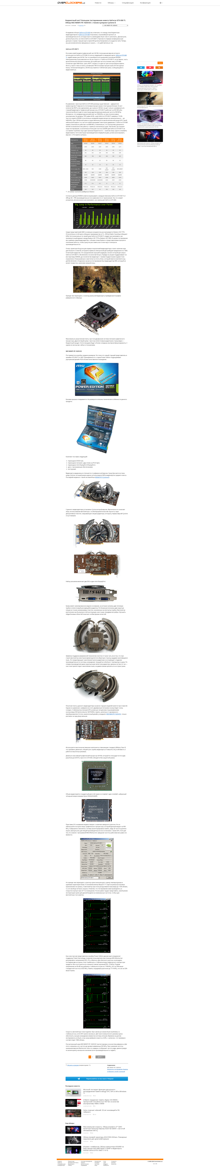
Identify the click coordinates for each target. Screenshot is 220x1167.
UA (154, 1164)
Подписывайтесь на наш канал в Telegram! (99, 1078)
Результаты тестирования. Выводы (117, 1069)
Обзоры (111, 3)
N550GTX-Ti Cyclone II (102, 477)
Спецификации (128, 3)
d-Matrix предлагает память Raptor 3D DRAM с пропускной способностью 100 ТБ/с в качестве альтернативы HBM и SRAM (101, 1102)
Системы (97, 1164)
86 (92, 1153)
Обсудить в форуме (73, 1065)
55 (92, 1141)
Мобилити (106, 1165)
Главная (60, 1161)
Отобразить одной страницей (116, 1071)
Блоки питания (85, 1164)
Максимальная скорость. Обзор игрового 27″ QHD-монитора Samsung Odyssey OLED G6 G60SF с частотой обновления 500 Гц (104, 1128)
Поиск (160, 63)
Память (70, 1165)
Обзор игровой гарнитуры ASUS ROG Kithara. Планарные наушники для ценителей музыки (105, 1138)
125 (95, 1114)
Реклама (113, 1162)
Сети (104, 1161)
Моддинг (105, 1164)
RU (156, 1164)
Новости (98, 3)
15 (95, 1095)
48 (92, 1133)
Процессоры (71, 1161)
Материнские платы (73, 1162)
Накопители (98, 1161)
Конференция (145, 3)
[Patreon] (150, 67)
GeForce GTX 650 (84, 33)
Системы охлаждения (86, 1161)
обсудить (81, 25)
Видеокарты (71, 1164)
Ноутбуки (97, 1162)
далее (100, 1057)
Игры (96, 1165)
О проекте (113, 1161)
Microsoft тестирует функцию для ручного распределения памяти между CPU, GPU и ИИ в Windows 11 (104, 1091)
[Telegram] (141, 67)
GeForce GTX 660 (84, 35)
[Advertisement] (96, 12)
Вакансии (113, 1164)
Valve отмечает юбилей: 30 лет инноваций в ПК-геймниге (101, 1111)
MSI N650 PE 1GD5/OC (113, 714)
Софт (104, 1162)
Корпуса (83, 1162)
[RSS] (159, 67)
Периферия (84, 1165)
